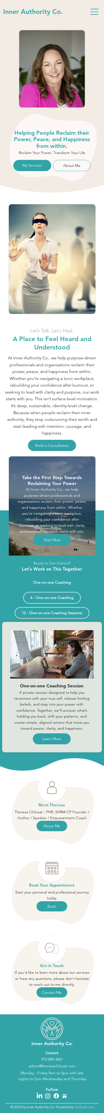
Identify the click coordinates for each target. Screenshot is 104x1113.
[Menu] (95, 12)
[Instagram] (47, 1095)
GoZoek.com (84, 1107)
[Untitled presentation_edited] (64, 1095)
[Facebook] (56, 1095)
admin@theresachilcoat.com (52, 1066)
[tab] (52, 582)
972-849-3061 (52, 1059)
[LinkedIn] (39, 1095)
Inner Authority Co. (33, 11)
